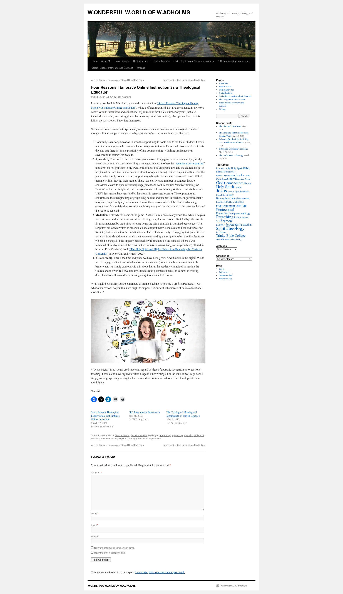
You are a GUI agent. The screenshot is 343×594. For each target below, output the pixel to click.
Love (223, 201)
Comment (96, 472)
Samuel (245, 217)
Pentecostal (225, 209)
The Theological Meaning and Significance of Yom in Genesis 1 (183, 413)
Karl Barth (244, 191)
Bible (246, 168)
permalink (156, 438)
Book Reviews (122, 61)
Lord (218, 201)
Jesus (221, 190)
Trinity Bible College (231, 235)
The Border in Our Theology (231, 155)
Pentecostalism (225, 213)
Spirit (220, 228)
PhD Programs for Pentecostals (233, 61)
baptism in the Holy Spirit (229, 168)
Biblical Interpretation (225, 175)
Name (94, 513)
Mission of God (122, 435)
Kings (218, 195)
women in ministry (233, 239)
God (219, 182)
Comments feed (225, 275)
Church (232, 178)
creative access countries (189, 163)
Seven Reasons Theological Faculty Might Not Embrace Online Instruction (105, 415)
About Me (106, 61)
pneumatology (242, 213)
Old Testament (225, 205)
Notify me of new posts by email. (109, 552)
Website (95, 536)
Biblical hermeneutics (225, 171)
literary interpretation (228, 198)
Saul (218, 221)
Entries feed (224, 272)
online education (109, 438)
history (247, 183)
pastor (241, 205)
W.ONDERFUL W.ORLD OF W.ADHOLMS (139, 12)
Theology (132, 438)
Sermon (226, 220)
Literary (229, 194)
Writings (141, 67)
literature (245, 198)
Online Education (139, 435)
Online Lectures (162, 61)
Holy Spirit (199, 435)
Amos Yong (165, 435)
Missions (95, 438)
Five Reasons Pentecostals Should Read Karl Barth (117, 79)
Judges (236, 191)
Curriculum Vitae (141, 61)
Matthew (230, 201)
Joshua (230, 191)
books (240, 175)
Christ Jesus (221, 179)
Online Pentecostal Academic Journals (194, 61)
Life (223, 194)
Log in (222, 268)
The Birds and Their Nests (230, 126)
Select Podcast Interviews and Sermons (112, 67)
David (247, 179)
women (220, 239)
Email (94, 524)
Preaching (224, 217)
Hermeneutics (233, 183)
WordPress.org (225, 278)
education (188, 435)
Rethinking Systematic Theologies (233, 148)
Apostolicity (177, 435)
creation (240, 179)
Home (94, 61)
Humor (238, 187)
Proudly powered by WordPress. (233, 585)
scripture (122, 438)
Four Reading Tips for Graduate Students (184, 79)
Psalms (237, 217)
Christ (247, 175)
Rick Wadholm (124, 96)
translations (221, 232)
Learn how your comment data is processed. (160, 572)
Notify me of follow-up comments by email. (114, 547)
